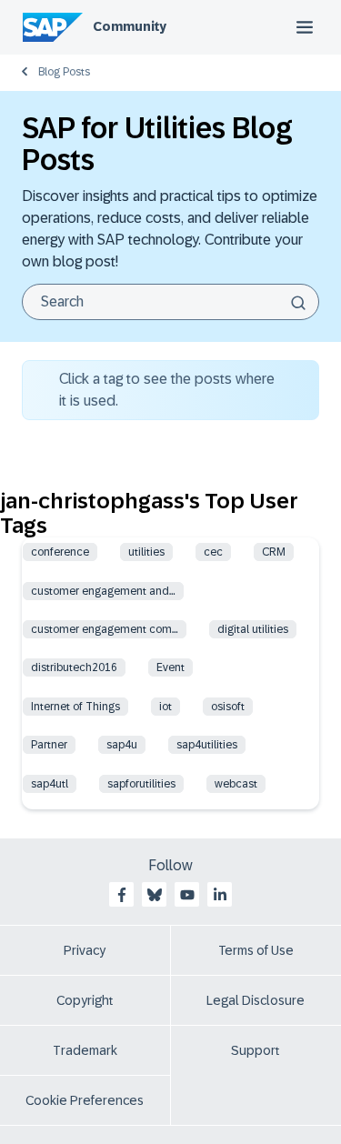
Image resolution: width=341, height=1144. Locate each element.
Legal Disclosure (255, 1000)
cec (213, 552)
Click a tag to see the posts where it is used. (167, 389)
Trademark (85, 1050)
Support (255, 1050)
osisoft (228, 706)
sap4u (121, 744)
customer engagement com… (104, 629)
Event (170, 667)
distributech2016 (74, 667)
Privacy (84, 950)
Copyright (85, 1000)
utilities (146, 552)
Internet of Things (75, 706)
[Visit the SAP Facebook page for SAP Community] (122, 895)
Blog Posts (64, 71)
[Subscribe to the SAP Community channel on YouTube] (187, 895)
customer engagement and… (103, 591)
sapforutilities (141, 784)
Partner (49, 744)
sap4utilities (206, 744)
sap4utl (49, 784)
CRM (274, 552)
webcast (236, 784)
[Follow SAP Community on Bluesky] (154, 895)
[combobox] (170, 302)
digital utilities (252, 629)
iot (165, 706)
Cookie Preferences (84, 1100)
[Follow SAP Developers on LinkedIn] (220, 895)
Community (129, 26)
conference (60, 552)
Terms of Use (256, 950)
